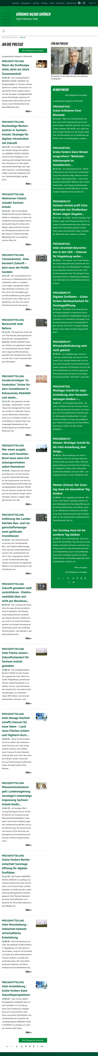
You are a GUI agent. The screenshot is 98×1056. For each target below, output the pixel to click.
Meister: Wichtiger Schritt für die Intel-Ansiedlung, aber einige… (71, 447)
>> (42, 1046)
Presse (23, 37)
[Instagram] (83, 3)
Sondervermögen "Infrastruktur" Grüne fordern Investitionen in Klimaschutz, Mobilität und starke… (16, 388)
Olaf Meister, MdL (10, 37)
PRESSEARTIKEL (61, 106)
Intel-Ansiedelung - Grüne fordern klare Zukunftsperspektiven (16, 990)
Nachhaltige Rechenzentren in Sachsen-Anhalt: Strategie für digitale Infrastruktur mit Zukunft (15, 134)
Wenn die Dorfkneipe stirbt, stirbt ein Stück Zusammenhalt (15, 69)
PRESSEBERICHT (62, 201)
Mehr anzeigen (80, 567)
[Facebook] (79, 3)
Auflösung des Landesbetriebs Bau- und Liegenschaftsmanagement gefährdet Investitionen (17, 527)
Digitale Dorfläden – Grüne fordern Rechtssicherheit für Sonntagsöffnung (71, 301)
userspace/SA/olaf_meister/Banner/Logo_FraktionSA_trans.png (6, 16)
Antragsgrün (26, 3)
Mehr (28, 111)
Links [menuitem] (91, 3)
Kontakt (36, 3)
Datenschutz (71, 3)
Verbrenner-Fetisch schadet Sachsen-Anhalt (14, 202)
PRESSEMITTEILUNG (13, 61)
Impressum (60, 3)
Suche (52, 3)
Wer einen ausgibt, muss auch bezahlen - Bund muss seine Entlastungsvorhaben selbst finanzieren (16, 458)
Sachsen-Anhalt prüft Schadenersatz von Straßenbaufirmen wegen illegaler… (70, 209)
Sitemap (44, 3)
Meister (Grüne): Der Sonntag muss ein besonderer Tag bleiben (71, 489)
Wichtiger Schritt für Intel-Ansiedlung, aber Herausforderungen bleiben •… (71, 394)
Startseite (15, 3)
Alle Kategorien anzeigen (33, 50)
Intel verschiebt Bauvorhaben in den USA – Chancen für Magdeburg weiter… (70, 252)
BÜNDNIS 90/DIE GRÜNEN (33, 14)
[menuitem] (15, 3)
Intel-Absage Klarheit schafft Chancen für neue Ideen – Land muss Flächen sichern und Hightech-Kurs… (16, 726)
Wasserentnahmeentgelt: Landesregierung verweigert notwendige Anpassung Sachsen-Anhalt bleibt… (17, 795)
